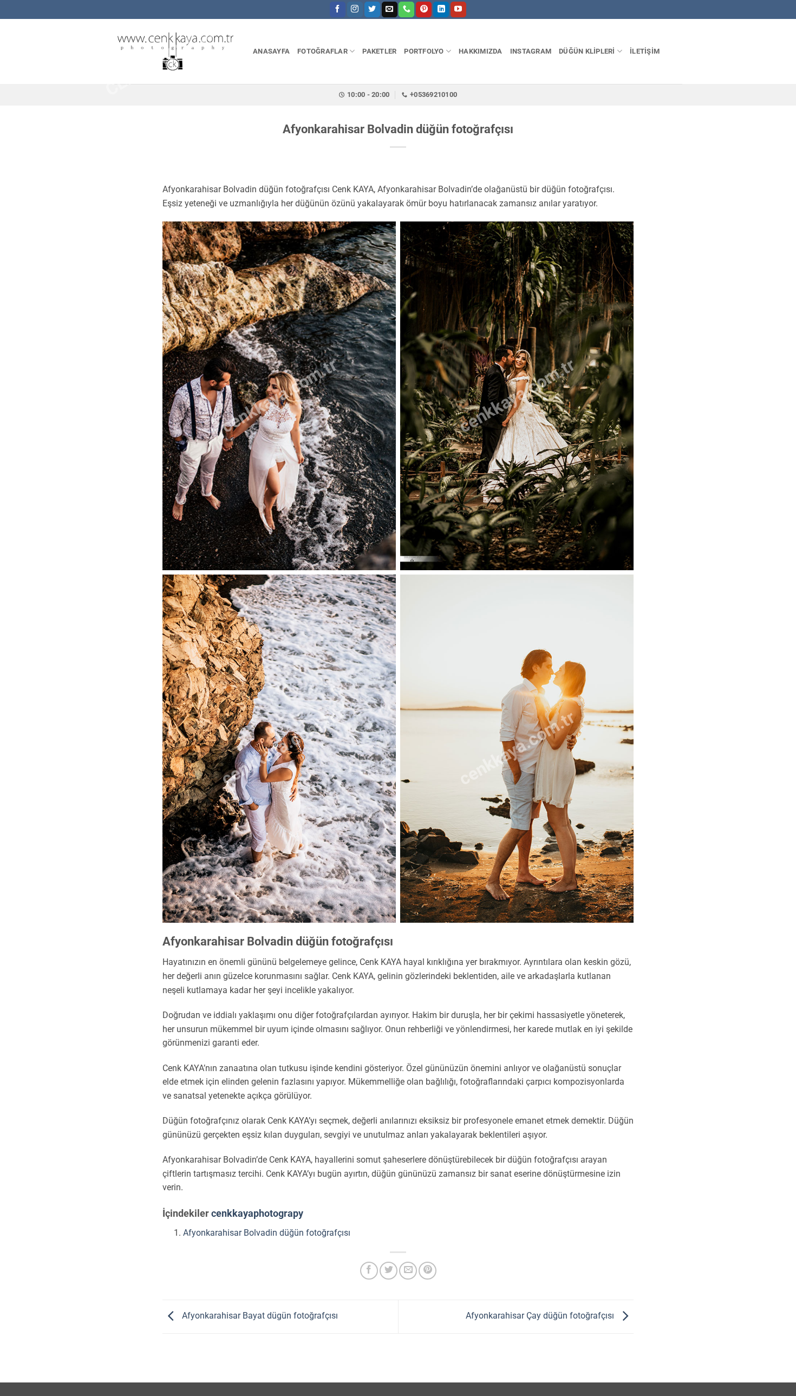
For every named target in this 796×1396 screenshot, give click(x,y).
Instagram (530, 51)
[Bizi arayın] (406, 10)
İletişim (645, 51)
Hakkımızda (481, 51)
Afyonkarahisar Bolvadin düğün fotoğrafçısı (266, 1233)
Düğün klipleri (587, 51)
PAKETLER (379, 51)
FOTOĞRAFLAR (322, 51)
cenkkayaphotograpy (257, 1213)
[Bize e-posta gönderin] (389, 10)
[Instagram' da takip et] (355, 10)
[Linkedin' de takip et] (441, 10)
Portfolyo (423, 51)
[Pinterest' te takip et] (424, 10)
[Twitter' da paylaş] (388, 1271)
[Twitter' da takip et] (372, 10)
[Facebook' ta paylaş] (369, 1271)
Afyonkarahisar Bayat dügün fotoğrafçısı (259, 1316)
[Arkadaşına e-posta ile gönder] (408, 1271)
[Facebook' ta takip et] (337, 10)
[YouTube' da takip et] (458, 10)
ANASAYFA (271, 51)
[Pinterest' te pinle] (427, 1271)
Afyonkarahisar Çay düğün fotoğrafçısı (541, 1316)
